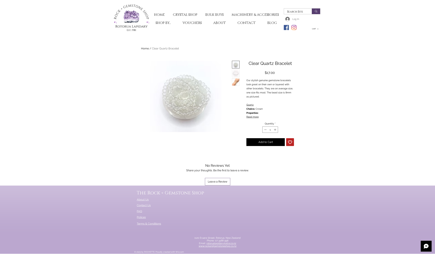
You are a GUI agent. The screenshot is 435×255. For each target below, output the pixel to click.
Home (145, 48)
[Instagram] (294, 27)
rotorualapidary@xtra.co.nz (221, 243)
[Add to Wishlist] (290, 142)
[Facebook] (286, 27)
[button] (185, 15)
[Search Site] (316, 11)
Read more (252, 116)
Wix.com (180, 252)
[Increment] (275, 130)
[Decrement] (265, 130)
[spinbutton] (270, 130)
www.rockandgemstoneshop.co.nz (218, 246)
